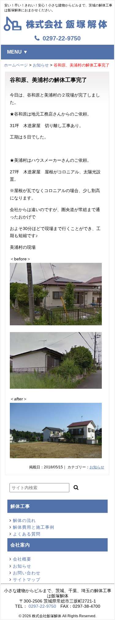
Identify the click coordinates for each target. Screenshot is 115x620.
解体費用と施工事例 (33, 527)
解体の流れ (24, 520)
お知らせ (41, 65)
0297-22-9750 (42, 606)
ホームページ (16, 65)
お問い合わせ (26, 572)
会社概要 (22, 559)
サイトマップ (26, 579)
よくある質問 (26, 533)
